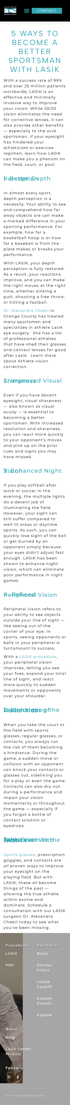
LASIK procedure (37, 656)
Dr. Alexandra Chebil (26, 310)
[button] (26, 11)
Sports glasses (19, 854)
